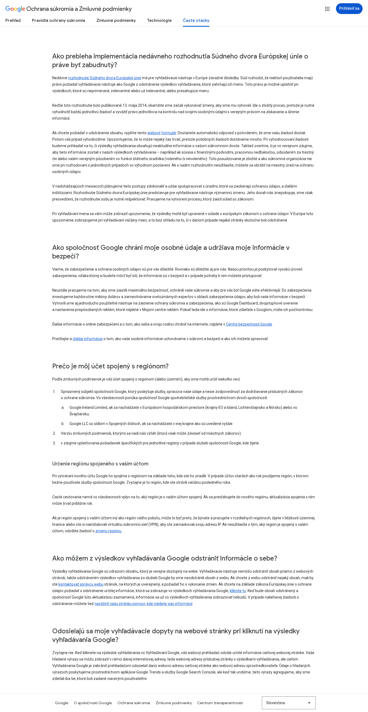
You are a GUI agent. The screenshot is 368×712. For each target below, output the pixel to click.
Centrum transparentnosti (220, 702)
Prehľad (13, 20)
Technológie (159, 20)
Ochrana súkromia (133, 702)
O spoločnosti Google (93, 702)
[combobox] (289, 702)
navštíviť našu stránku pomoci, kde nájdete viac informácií (143, 604)
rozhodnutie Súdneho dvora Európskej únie (104, 78)
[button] (327, 9)
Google (61, 702)
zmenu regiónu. (108, 531)
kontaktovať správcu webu (80, 584)
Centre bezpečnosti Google (249, 324)
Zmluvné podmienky (116, 20)
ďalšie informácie (88, 339)
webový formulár (161, 133)
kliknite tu (238, 591)
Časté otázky (196, 20)
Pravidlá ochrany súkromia (58, 20)
